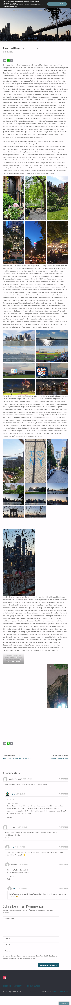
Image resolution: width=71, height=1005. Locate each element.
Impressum (7, 986)
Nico (13, 794)
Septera (55, 992)
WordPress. (64, 992)
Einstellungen (10, 5)
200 (24, 126)
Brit (12, 847)
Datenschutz (17, 986)
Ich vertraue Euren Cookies (57, 4)
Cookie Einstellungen (32, 986)
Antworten (63, 779)
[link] (66, 10)
